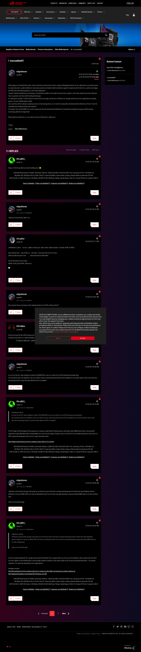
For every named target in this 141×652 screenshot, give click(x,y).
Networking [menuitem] (61, 18)
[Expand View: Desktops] (67, 11)
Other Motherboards (62, 49)
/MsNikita (28, 183)
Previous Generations (45, 49)
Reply (94, 138)
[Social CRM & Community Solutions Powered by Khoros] (129, 647)
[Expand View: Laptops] (78, 11)
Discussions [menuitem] (50, 12)
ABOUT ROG (11, 627)
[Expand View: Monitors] (41, 18)
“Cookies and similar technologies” (66, 332)
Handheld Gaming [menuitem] (86, 12)
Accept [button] (82, 338)
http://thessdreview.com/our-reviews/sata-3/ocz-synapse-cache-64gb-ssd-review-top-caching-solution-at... (42, 571)
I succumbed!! (111, 77)
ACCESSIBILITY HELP (39, 627)
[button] (11, 138)
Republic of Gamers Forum (15, 49)
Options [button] (131, 49)
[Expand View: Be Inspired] (21, 12)
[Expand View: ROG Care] (32, 11)
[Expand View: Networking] (67, 18)
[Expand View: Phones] (104, 11)
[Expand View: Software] (43, 11)
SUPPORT (100, 3)
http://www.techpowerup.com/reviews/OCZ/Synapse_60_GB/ (27, 574)
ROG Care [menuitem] (27, 12)
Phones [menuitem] (99, 12)
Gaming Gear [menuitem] (49, 18)
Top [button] (10, 647)
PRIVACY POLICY (96, 634)
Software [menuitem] (38, 12)
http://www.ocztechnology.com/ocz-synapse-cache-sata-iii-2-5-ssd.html (31, 442)
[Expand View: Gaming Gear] (54, 18)
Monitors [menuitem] (36, 18)
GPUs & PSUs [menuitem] (24, 18)
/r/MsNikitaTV (76, 183)
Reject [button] (58, 338)
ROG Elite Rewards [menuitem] (76, 18)
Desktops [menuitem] (63, 12)
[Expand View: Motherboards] (16, 18)
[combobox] (70, 35)
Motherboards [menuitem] (10, 18)
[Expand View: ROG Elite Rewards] (83, 18)
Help (127, 15)
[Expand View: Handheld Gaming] (94, 11)
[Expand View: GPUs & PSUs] (30, 18)
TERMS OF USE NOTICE (83, 634)
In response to (25, 213)
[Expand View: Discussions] (56, 11)
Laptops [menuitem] (73, 12)
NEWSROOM (26, 627)
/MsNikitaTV (42, 183)
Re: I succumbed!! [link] (76, 49)
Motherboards (31, 49)
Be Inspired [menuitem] (14, 12)
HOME (19, 627)
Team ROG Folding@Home (115, 67)
